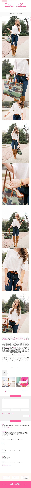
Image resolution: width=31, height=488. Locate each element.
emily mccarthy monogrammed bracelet (18, 338)
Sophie (2, 456)
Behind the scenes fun (25, 477)
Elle (2, 424)
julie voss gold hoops (5, 339)
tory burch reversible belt (24, 336)
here (23, 357)
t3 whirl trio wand (26, 339)
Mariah (2, 449)
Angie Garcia (18, 367)
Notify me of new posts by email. (8, 413)
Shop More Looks (8, 382)
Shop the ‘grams (15, 477)
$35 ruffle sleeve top (8, 347)
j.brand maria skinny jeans (21, 337)
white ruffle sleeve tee (8, 336)
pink (18, 354)
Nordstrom (14, 347)
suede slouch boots (4, 338)
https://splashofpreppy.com (8, 427)
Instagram (4, 0)
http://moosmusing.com (5, 452)
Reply (7, 428)
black (22, 354)
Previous (7, 391)
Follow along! (6, 477)
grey (19, 354)
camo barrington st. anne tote (8, 337)
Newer (24, 391)
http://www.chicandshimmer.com (6, 465)
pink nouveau (15, 339)
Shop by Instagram (23, 382)
